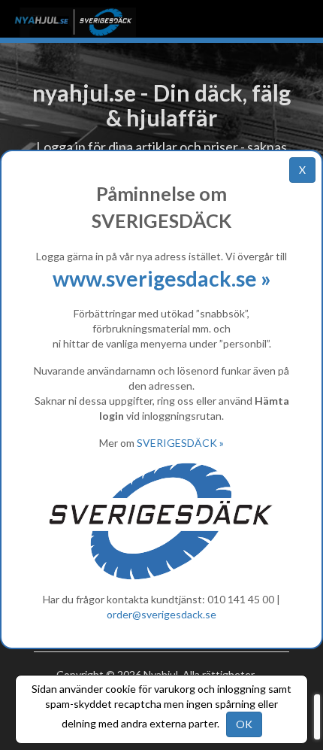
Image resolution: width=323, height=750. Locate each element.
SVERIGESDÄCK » (180, 442)
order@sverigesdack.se (161, 614)
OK (244, 724)
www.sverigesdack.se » (162, 278)
